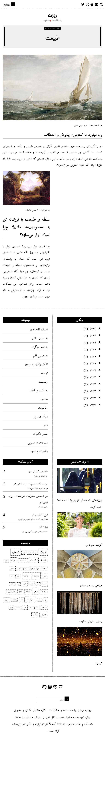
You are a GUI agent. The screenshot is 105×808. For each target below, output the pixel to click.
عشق (20, 591)
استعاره (15, 552)
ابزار (35, 553)
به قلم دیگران (39, 347)
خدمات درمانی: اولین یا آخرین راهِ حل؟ (35, 531)
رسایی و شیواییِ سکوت (90, 621)
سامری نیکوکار (43, 506)
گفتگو (35, 614)
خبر (44, 583)
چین (11, 607)
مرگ (21, 599)
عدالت (28, 591)
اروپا (24, 553)
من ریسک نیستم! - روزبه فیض (32, 483)
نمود (31, 608)
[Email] (96, 4)
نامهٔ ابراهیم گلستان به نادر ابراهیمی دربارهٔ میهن (33, 519)
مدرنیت (30, 599)
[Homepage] (92, 4)
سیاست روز (41, 416)
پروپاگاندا (18, 608)
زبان (18, 584)
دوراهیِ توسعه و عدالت (91, 585)
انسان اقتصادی (39, 329)
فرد (45, 599)
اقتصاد (43, 560)
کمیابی (43, 614)
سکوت (12, 584)
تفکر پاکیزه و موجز (36, 364)
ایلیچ (6, 561)
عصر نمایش (11, 591)
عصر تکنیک (31, 210)
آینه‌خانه (98, 663)
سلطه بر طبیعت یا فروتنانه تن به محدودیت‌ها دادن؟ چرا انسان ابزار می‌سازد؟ (26, 227)
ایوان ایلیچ (35, 568)
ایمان (44, 568)
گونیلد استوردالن (94, 544)
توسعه (44, 373)
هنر (25, 607)
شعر (45, 425)
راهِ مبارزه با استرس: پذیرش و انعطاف (73, 135)
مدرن (39, 600)
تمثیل (44, 576)
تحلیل (12, 568)
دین (24, 584)
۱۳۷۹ (93, 328)
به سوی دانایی (79, 125)
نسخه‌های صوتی (38, 442)
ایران (13, 560)
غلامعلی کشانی (40, 471)
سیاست (44, 591)
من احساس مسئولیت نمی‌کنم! (38, 488)
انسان (33, 560)
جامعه (26, 575)
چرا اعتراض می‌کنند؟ (41, 476)
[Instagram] (87, 4)
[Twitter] (82, 4)
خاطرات (43, 408)
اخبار (30, 553)
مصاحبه (44, 607)
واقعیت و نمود (39, 451)
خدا (38, 584)
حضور (44, 399)
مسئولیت (14, 600)
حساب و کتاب (38, 390)
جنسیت (43, 382)
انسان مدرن (23, 560)
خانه (12, 576)
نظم (36, 608)
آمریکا (43, 552)
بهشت (26, 568)
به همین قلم (40, 355)
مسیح (7, 599)
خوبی (31, 583)
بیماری (19, 568)
